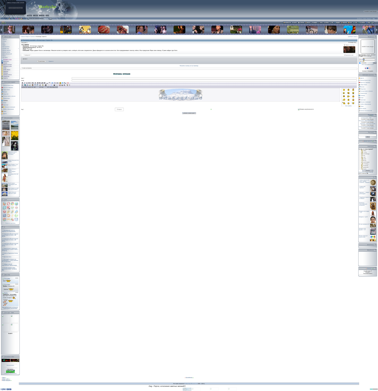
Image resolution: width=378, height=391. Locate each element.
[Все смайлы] (60, 83)
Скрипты (5, 78)
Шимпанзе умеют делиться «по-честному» (12, 153)
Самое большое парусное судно (12, 193)
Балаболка (189, 377)
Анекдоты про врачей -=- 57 (362, 229)
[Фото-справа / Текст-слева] (37, 85)
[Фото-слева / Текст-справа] (35, 85)
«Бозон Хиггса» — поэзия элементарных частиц (12, 170)
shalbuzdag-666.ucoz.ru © (191, 383)
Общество (5, 94)
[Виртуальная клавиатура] (62, 83)
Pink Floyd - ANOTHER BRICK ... (368, 120)
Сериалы (5, 100)
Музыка (5, 91)
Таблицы (5, 73)
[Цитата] (43, 85)
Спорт (4, 102)
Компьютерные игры (8, 85)
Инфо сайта (5, 379)
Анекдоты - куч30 (363, 216)
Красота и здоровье (8, 87)
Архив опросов (369, 172)
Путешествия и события (9, 96)
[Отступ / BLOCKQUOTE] (44, 83)
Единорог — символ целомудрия (364, 193)
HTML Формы (6, 69)
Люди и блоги (6, 89)
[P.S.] (22, 85)
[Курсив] (25, 83)
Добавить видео (353, 36)
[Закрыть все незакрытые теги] (68, 83)
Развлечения (6, 98)
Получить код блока (10, 223)
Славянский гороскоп (362, 187)
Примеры (5, 71)
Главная (23, 36)
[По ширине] (40, 83)
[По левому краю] (33, 83)
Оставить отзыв (7, 59)
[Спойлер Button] (51, 85)
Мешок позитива (7, 64)
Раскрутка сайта (7, 66)
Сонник (5, 63)
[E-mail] (27, 85)
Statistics (369, 268)
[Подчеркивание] (27, 83)
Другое (5, 113)
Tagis (3, 377)
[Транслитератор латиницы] (65, 83)
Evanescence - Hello (365, 117)
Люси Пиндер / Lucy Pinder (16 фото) (13, 165)
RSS (373, 18)
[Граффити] (67, 85)
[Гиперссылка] (25, 85)
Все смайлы (348, 105)
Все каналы (363, 108)
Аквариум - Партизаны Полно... (369, 123)
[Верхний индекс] (49, 83)
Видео (27, 36)
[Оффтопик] (46, 85)
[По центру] (35, 83)
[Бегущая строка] (29, 83)
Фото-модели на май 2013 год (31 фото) (13, 189)
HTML (4, 68)
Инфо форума (6, 380)
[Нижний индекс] (47, 83)
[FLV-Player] (62, 85)
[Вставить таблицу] (52, 83)
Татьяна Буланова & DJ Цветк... (367, 126)
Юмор (4, 111)
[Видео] (60, 85)
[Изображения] (349, 49)
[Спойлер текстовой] (48, 85)
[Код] (40, 85)
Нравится (51, 61)
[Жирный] (22, 83)
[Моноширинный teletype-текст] (54, 85)
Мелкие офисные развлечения (363, 236)
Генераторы (6, 76)
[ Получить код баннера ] (10, 373)
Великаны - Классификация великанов (363, 204)
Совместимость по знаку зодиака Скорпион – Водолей (364, 181)
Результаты (362, 172)
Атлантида (352, 44)
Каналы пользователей (366, 110)
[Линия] (57, 85)
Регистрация (371, 64)
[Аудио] (64, 85)
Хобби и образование (8, 109)
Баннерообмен (10, 365)
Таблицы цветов (7, 74)
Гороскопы (6, 61)
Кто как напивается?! (364, 224)
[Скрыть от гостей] (57, 83)
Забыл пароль (364, 64)
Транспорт (5, 104)
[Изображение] (30, 85)
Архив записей (368, 141)
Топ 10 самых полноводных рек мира (12, 184)
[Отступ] (42, 83)
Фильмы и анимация (10, 107)
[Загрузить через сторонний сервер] (33, 85)
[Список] (55, 83)
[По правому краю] (37, 83)
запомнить (363, 62)
